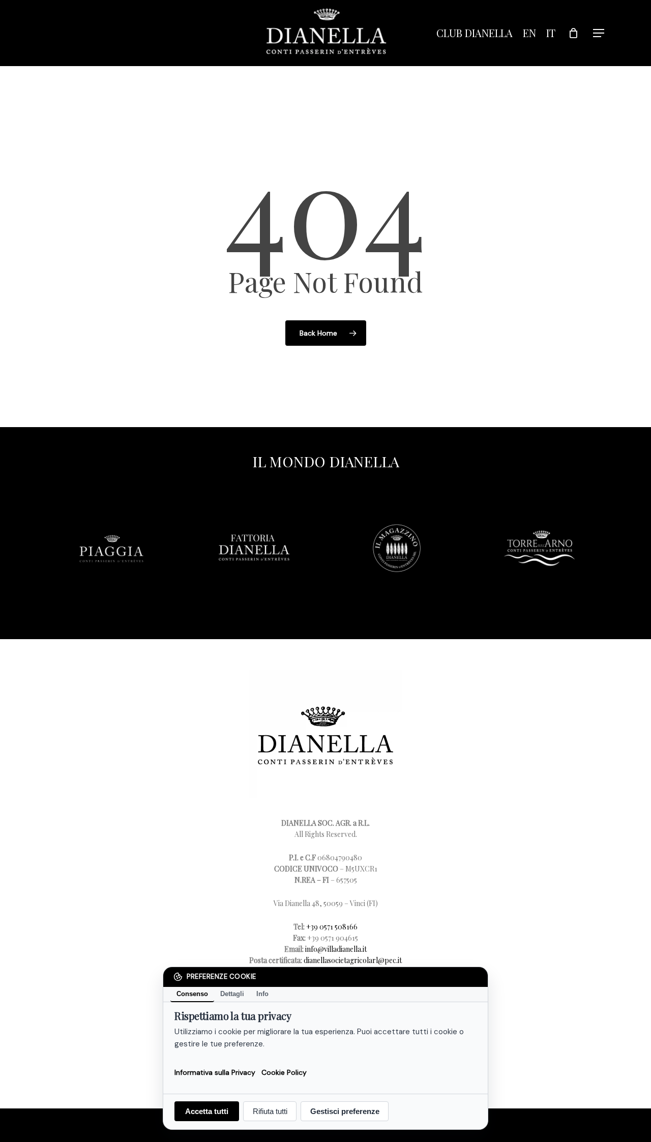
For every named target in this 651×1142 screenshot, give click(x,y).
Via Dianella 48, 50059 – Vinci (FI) (326, 903)
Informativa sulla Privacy (214, 1071)
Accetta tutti (206, 1111)
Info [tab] (262, 994)
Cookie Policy (284, 1071)
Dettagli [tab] (232, 994)
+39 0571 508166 (332, 926)
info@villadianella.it (336, 949)
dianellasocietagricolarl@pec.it (353, 960)
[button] (599, 33)
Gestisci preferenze (344, 1111)
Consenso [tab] (192, 994)
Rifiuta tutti (270, 1111)
